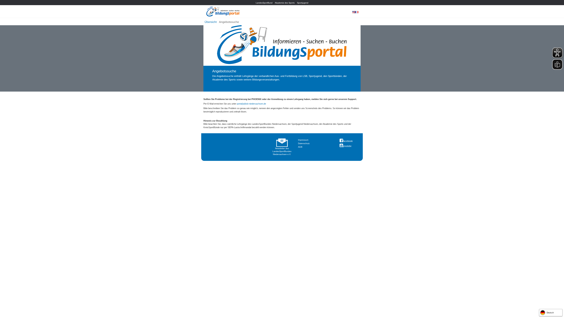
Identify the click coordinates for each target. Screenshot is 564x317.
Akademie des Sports (285, 3)
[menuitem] (210, 21)
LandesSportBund (264, 3)
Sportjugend (302, 3)
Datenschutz (304, 143)
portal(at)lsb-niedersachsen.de (251, 103)
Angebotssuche (229, 21)
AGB (300, 147)
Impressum (303, 140)
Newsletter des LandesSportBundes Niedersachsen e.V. (281, 151)
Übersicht (211, 21)
